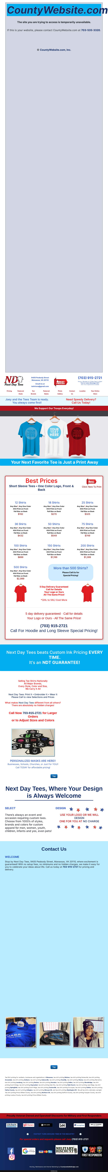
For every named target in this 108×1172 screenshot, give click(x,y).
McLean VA (48, 1090)
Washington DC (72, 1090)
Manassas (49, 1077)
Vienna (80, 1080)
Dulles (70, 1082)
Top (54, 776)
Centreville (52, 1087)
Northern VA (46, 1092)
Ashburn (27, 1080)
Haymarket (34, 1085)
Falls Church (71, 1085)
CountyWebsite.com (57, 10)
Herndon (54, 1082)
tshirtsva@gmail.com (40, 386)
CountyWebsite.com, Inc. (55, 49)
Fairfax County (10, 1090)
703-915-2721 (32, 713)
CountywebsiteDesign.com (69, 1167)
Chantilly (63, 1080)
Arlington (29, 1090)
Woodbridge (88, 1082)
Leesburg (19, 1082)
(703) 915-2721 (90, 378)
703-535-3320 (90, 30)
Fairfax (88, 1087)
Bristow (67, 1077)
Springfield (13, 1087)
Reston (36, 1082)
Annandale (8, 1080)
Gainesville (45, 1080)
